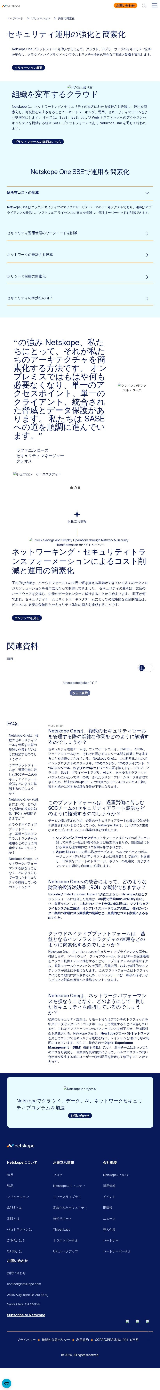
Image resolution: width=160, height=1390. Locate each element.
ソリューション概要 (28, 68)
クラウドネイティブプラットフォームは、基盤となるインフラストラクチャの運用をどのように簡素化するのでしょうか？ (23, 838)
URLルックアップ (65, 1251)
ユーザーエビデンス (50, 452)
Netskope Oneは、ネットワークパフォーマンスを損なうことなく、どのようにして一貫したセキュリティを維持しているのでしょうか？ (23, 873)
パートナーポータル (117, 1251)
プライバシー (26, 1340)
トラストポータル (65, 1240)
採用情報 (109, 1186)
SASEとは (14, 1208)
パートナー (111, 1240)
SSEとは (13, 1218)
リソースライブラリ (67, 1197)
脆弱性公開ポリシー (56, 1340)
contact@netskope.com (24, 1284)
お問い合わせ (125, 5)
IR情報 (107, 1208)
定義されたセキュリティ (70, 1208)
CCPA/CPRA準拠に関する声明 (117, 1340)
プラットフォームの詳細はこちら (37, 142)
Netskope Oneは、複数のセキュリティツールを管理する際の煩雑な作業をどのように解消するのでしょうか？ (23, 747)
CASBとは (14, 1251)
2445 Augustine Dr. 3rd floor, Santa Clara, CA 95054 (27, 1296)
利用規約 (82, 1340)
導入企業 (109, 1229)
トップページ (15, 18)
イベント (109, 1197)
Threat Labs (61, 1229)
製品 (10, 1186)
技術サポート (62, 1218)
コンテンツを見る (26, 618)
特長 (10, 1175)
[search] (144, 5)
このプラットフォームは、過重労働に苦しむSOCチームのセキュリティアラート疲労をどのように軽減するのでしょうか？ (23, 779)
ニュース (109, 1218)
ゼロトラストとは (19, 1229)
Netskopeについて (22, 1162)
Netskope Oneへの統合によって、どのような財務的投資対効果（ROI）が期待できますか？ (23, 808)
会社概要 (110, 1162)
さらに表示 (80, 693)
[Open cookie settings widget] (6, 1383)
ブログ (57, 1175)
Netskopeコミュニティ (69, 1186)
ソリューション (40, 18)
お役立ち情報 (63, 1162)
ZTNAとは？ (16, 1240)
